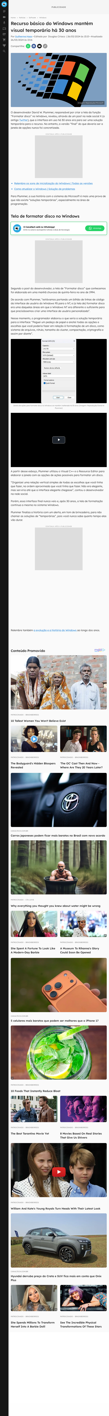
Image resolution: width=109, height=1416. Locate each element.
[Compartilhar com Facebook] (34, 46)
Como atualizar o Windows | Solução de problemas (44, 189)
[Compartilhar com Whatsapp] (28, 46)
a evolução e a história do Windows (55, 630)
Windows (42, 18)
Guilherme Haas (23, 36)
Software (32, 18)
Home (13, 18)
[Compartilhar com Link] (45, 46)
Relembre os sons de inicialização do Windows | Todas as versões (53, 183)
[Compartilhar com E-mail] (39, 46)
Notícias (22, 18)
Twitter (23, 120)
